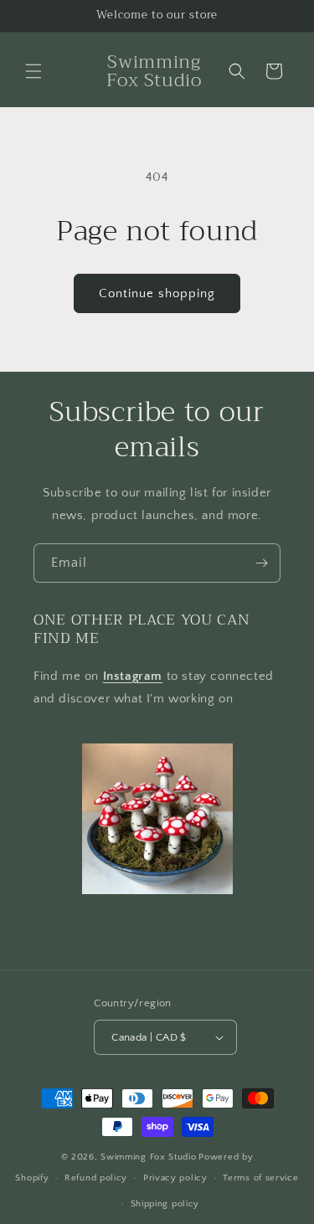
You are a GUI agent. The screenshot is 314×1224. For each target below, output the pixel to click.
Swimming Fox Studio (148, 1157)
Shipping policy (165, 1204)
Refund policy (95, 1178)
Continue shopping (157, 293)
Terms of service (260, 1178)
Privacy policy (175, 1178)
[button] (33, 71)
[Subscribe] (261, 563)
